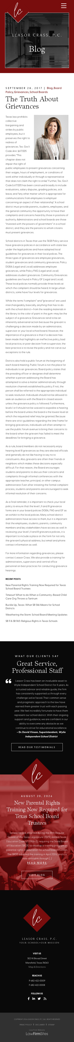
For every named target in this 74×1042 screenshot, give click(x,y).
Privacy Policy (26, 1025)
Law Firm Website (37, 1030)
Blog (50, 88)
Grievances (21, 92)
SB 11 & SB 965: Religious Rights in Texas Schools (31, 621)
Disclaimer (40, 1025)
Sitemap (51, 1025)
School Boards (39, 92)
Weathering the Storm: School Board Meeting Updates (36, 615)
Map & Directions (37, 967)
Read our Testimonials (37, 747)
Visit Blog (37, 875)
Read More (37, 863)
